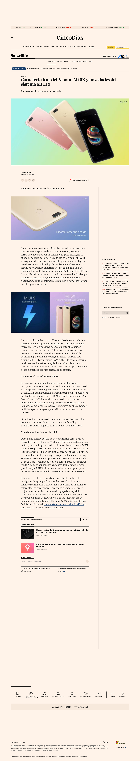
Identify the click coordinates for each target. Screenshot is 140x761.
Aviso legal (19, 756)
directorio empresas (85, 696)
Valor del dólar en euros (111, 27)
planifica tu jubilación (58, 696)
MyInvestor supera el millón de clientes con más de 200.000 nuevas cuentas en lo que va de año (115, 283)
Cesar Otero (26, 173)
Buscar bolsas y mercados (112, 307)
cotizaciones (98, 696)
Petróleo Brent (60, 27)
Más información (26, 571)
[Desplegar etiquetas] (87, 561)
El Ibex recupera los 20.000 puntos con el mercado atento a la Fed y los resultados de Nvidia (115, 275)
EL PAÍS (90, 46)
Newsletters (75, 756)
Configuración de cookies (38, 756)
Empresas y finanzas (29, 47)
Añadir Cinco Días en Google (79, 180)
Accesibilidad (61, 756)
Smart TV (65, 61)
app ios (113, 696)
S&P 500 (37, 27)
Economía (46, 47)
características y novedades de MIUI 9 (64, 504)
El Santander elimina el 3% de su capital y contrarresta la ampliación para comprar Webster (115, 291)
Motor (85, 61)
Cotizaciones (54, 47)
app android (122, 696)
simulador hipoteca (31, 696)
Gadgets (72, 61)
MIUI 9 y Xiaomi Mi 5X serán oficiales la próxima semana (60, 546)
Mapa (67, 756)
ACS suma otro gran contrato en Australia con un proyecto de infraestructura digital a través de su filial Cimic (115, 266)
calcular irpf (17, 696)
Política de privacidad (51, 756)
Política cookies (27, 756)
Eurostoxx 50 (84, 27)
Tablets (59, 61)
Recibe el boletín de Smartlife (33, 519)
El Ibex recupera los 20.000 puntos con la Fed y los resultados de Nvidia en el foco (52, 68)
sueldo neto (44, 696)
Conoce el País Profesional (70, 707)
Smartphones (51, 61)
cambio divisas (72, 696)
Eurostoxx (111, 317)
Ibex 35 (18, 27)
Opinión (83, 47)
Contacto (13, 756)
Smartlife (19, 56)
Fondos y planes (64, 47)
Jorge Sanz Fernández (42, 535)
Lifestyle (79, 61)
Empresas (30, 561)
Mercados (39, 47)
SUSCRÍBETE (111, 47)
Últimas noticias (75, 47)
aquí (64, 571)
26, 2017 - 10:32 (27, 174)
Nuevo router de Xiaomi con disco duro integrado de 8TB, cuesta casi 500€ (62, 531)
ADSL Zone (123, 56)
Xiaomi (23, 76)
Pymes (90, 61)
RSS (70, 756)
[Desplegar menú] (12, 37)
